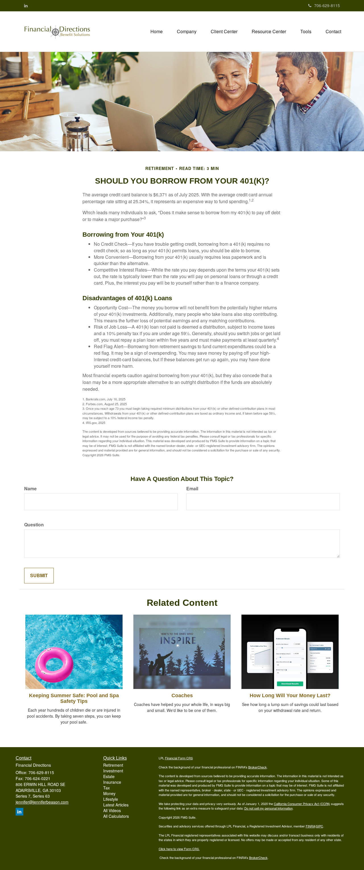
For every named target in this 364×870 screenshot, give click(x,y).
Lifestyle (110, 799)
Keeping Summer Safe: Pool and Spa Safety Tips (74, 698)
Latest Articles (116, 805)
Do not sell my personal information (268, 808)
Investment (113, 771)
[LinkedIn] (26, 5)
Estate (109, 776)
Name (30, 489)
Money (109, 793)
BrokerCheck (257, 767)
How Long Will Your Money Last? (290, 695)
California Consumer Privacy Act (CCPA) (302, 803)
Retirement (113, 765)
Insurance (112, 782)
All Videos (112, 810)
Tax (106, 788)
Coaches (182, 695)
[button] (187, 31)
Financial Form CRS (179, 758)
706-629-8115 (327, 5)
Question (34, 525)
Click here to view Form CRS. (179, 848)
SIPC (319, 826)
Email (192, 489)
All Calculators (116, 816)
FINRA (310, 826)
